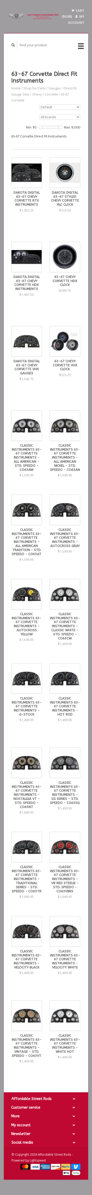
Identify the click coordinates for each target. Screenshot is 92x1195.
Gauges (55, 88)
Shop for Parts (34, 88)
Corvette (51, 94)
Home (15, 88)
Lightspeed (38, 1160)
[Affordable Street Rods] (34, 16)
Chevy (37, 94)
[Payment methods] (25, 1166)
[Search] (13, 45)
